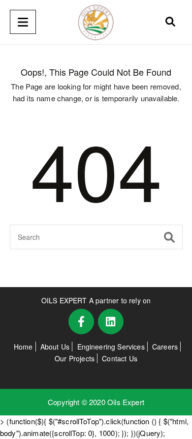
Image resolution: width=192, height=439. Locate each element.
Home (23, 346)
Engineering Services (111, 346)
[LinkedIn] (110, 321)
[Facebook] (81, 321)
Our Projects (75, 358)
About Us (54, 346)
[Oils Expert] (96, 22)
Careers (165, 346)
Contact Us (119, 358)
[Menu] (23, 22)
